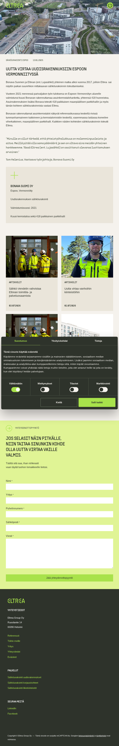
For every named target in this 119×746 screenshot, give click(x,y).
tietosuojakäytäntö (86, 736)
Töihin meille (14, 641)
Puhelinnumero (15, 508)
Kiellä (59, 402)
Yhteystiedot (14, 651)
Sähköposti (13, 522)
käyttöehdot (101, 736)
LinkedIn (12, 708)
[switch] (44, 389)
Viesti (9, 536)
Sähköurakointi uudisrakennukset (24, 677)
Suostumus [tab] (20, 340)
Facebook (13, 713)
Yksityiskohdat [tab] (59, 340)
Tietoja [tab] (98, 340)
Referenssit (13, 635)
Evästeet (12, 657)
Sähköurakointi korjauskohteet (23, 682)
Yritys (9, 494)
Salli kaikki (97, 402)
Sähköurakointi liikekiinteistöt (22, 688)
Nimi (9, 481)
